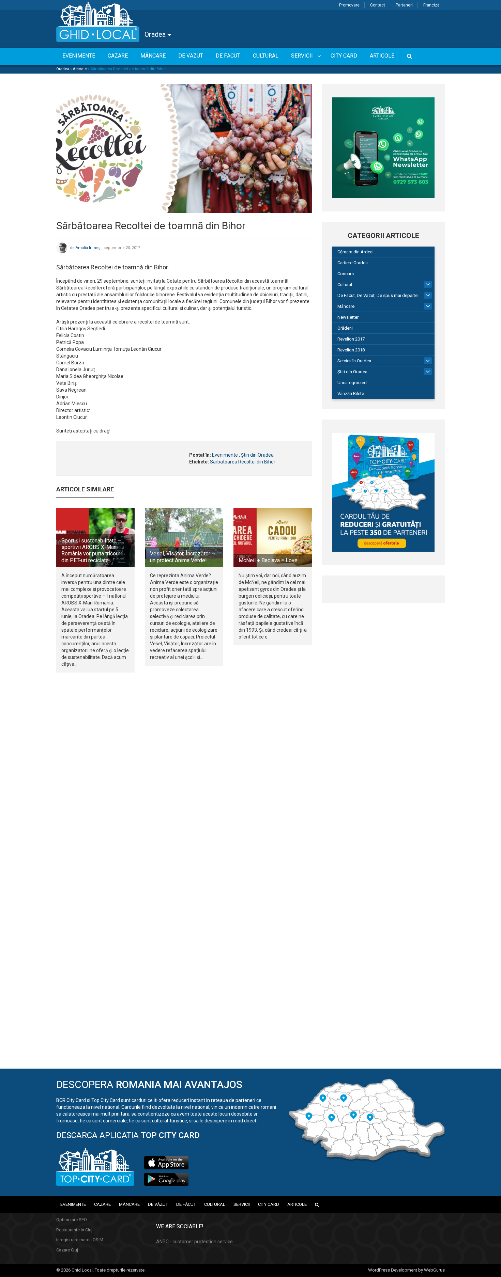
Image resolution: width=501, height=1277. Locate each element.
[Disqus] (184, 792)
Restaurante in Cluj (74, 1229)
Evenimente (225, 455)
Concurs (345, 273)
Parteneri (404, 5)
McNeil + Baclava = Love (268, 560)
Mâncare (345, 306)
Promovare (349, 5)
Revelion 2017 (351, 339)
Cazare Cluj (67, 1249)
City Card (268, 1204)
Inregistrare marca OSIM (79, 1239)
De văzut (158, 1204)
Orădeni (345, 328)
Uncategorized (352, 382)
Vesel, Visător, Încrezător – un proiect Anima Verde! (182, 556)
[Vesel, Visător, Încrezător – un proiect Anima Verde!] (184, 537)
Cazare (102, 1204)
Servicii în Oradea (354, 360)
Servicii (241, 1204)
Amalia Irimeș (88, 248)
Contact (377, 5)
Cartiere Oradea (352, 262)
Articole (80, 69)
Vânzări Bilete (350, 393)
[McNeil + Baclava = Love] (272, 537)
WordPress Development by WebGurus (406, 1270)
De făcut (186, 1204)
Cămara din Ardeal (355, 251)
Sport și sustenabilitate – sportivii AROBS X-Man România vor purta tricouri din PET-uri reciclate (91, 550)
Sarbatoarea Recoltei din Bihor (242, 461)
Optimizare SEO (71, 1219)
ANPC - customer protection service (194, 1241)
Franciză (431, 5)
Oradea (156, 34)
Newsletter (348, 317)
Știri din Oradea (257, 455)
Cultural (344, 284)
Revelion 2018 (351, 349)
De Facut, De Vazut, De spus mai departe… (379, 295)
